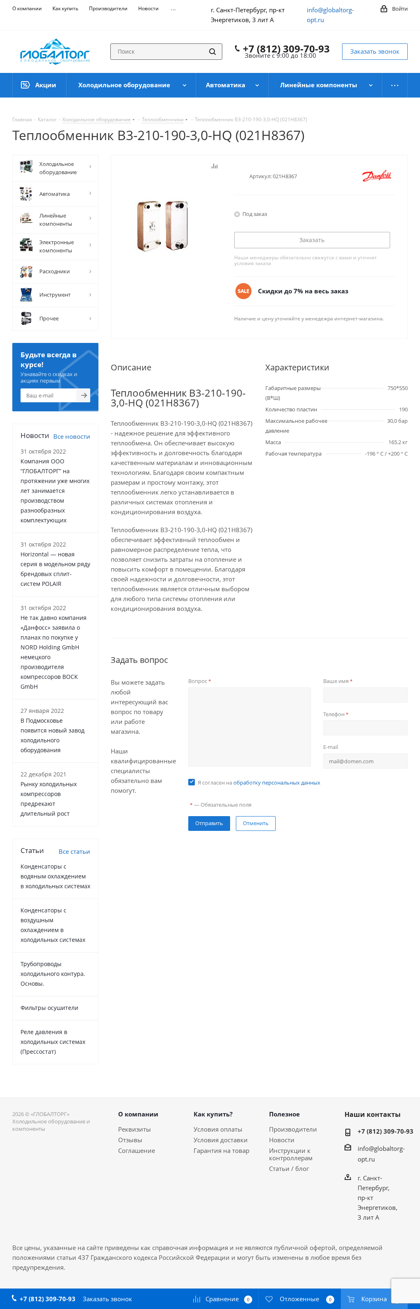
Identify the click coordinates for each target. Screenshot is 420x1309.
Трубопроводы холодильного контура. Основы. (53, 973)
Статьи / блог (289, 1168)
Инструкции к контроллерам (291, 1154)
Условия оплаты (218, 1129)
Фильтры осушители (49, 1008)
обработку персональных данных (276, 782)
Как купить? (213, 1114)
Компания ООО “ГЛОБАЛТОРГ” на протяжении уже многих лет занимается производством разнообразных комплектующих (55, 490)
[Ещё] (395, 85)
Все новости (71, 436)
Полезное (284, 1114)
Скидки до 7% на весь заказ (303, 291)
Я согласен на (259, 782)
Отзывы (130, 1140)
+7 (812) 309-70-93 (286, 48)
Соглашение (136, 1150)
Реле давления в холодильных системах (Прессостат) (53, 1041)
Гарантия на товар (221, 1150)
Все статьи (74, 851)
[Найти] (212, 51)
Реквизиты (134, 1129)
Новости (281, 1140)
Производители (293, 1129)
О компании (138, 1114)
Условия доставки (221, 1140)
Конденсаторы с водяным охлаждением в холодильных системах (55, 876)
